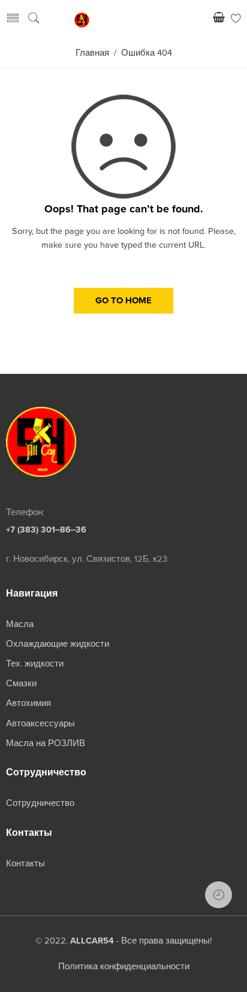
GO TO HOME (123, 300)
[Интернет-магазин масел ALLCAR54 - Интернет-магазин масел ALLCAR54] (81, 19)
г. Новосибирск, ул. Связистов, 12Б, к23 (86, 559)
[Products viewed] (218, 894)
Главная (92, 53)
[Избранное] (236, 19)
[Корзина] (219, 19)
